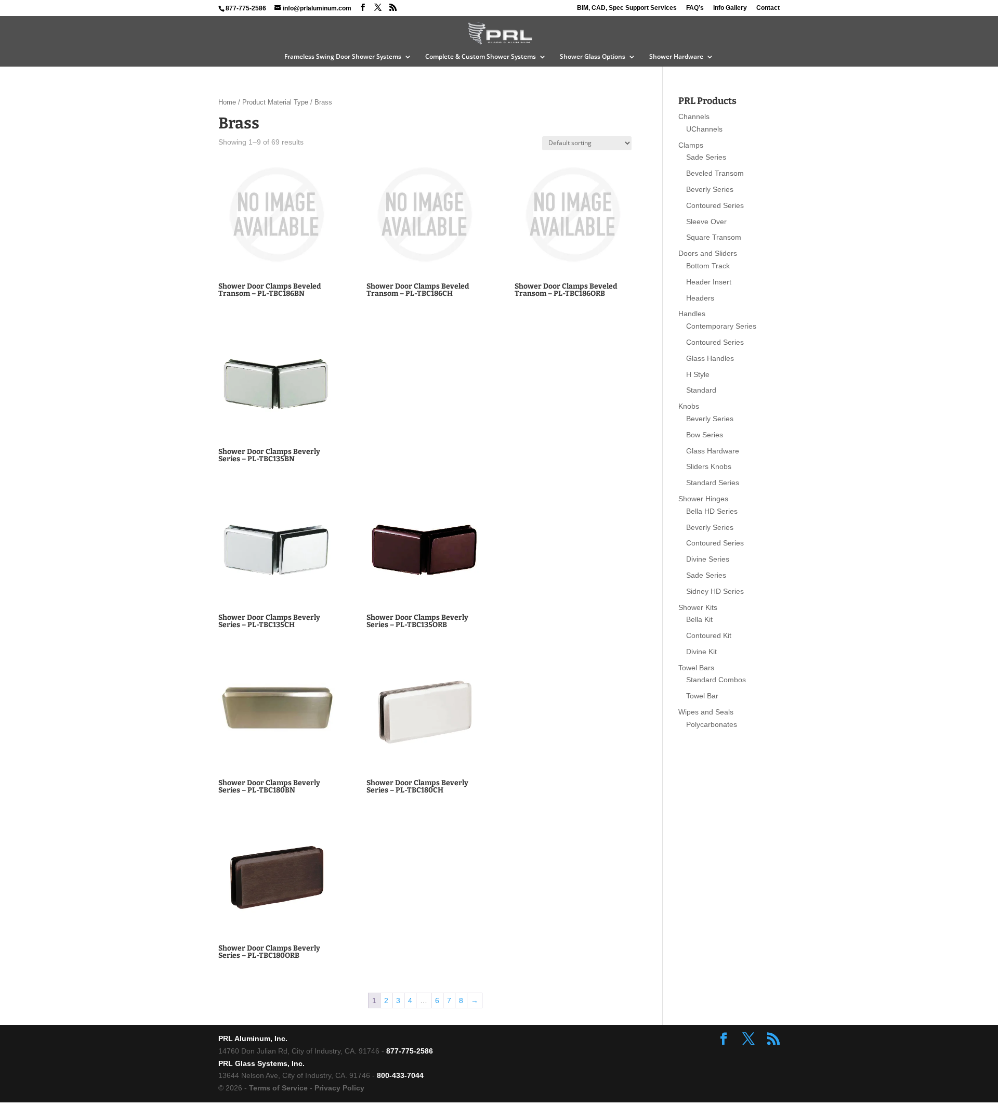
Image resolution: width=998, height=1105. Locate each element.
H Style (698, 374)
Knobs (688, 406)
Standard (701, 390)
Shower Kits (697, 607)
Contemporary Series (721, 326)
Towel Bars (696, 668)
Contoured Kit (708, 635)
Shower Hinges (703, 499)
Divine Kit (701, 651)
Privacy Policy (339, 1088)
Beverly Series (709, 189)
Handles (691, 313)
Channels (694, 116)
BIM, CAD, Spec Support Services (627, 8)
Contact (768, 8)
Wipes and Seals (705, 712)
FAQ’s (695, 8)
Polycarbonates (711, 724)
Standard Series (712, 482)
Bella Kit (699, 619)
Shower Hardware (676, 57)
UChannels (704, 129)
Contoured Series (715, 205)
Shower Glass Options (592, 57)
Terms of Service (278, 1088)
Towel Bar (702, 696)
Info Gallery (730, 8)
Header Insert (708, 282)
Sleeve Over (706, 221)
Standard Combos (716, 679)
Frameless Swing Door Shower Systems (342, 57)
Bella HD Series (712, 511)
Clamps (690, 145)
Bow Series (704, 435)
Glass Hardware (712, 451)
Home (227, 102)
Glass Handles (710, 358)
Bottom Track (708, 266)
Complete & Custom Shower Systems (480, 57)
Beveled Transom (715, 173)
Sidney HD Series (715, 591)
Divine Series (707, 559)
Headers (700, 298)
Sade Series (706, 157)
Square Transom (713, 237)
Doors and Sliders (707, 253)
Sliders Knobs (708, 466)
